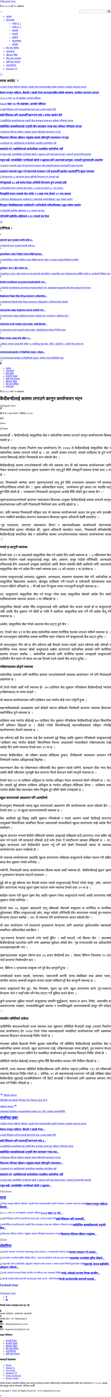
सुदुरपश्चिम (16, 41)
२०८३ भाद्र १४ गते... (51, 1213)
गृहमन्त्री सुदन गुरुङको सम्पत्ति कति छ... (16, 240)
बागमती (15, 30)
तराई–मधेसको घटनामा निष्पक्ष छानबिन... (81, 1273)
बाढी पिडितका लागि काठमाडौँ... (70, 1218)
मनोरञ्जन (10, 386)
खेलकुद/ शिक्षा (12, 55)
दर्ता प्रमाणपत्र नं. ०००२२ (90, 1383)
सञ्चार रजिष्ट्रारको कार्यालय (56, 1383)
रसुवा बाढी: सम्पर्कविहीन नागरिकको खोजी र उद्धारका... (25, 1185)
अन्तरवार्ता (10, 51)
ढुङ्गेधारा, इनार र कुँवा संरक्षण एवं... (14, 268)
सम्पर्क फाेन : (5, 1319)
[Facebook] (6, 1297)
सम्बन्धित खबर (9, 1117)
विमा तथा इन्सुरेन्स (13, 58)
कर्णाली (15, 44)
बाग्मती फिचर (11, 1340)
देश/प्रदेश (10, 20)
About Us (10, 1367)
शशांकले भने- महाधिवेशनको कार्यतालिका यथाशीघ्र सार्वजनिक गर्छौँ (31, 148)
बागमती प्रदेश (73, 1383)
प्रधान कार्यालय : (7, 1313)
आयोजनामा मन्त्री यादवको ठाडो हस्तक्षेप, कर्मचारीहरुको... (23, 324)
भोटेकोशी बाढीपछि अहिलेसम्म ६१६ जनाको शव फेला (24, 216)
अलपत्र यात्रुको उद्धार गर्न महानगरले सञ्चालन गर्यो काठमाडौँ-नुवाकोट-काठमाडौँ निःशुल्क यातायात (47, 171)
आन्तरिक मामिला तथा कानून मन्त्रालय (28, 1383)
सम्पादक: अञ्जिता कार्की (25, 1386)
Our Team (10, 1370)
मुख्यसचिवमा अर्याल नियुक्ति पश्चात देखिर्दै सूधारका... (21, 254)
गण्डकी (15, 34)
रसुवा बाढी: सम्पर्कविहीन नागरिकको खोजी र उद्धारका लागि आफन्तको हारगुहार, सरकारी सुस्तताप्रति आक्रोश (51, 160)
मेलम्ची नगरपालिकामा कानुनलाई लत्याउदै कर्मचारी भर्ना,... (23, 282)
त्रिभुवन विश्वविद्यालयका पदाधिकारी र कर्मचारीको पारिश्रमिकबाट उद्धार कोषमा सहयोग (40, 205)
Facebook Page (9, 1284)
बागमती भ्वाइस (11, 376)
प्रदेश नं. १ (16, 23)
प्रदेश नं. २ (16, 27)
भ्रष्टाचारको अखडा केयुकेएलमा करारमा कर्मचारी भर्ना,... (23, 310)
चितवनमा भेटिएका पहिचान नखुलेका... (79, 1233)
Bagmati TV (12, 69)
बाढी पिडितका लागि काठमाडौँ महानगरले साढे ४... (23, 1140)
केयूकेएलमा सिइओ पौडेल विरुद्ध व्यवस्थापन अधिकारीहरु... (23, 296)
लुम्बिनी (15, 37)
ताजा (3, 1197)
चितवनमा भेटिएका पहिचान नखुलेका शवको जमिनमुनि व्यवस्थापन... (31, 1163)
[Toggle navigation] (1, 11)
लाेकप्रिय (5, 1246)
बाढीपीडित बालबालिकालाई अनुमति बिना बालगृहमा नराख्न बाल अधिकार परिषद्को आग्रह (41, 126)
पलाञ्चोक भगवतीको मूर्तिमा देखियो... (87, 1258)
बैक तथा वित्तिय (12, 48)
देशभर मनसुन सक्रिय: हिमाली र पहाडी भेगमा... (22, 1129)
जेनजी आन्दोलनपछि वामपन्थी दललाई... (77, 1279)
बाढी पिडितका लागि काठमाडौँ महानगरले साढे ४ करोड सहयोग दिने (31, 114)
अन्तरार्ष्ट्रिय (11, 65)
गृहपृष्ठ (9, 16)
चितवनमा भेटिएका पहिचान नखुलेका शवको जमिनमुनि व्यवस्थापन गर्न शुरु (34, 137)
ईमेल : (2, 1324)
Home (8, 1365)
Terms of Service (13, 1375)
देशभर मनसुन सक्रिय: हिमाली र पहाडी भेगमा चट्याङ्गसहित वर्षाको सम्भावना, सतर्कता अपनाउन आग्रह (49, 92)
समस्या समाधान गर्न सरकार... (83, 1252)
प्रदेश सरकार (6, 1383)
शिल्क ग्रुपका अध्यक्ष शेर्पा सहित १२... (15, 338)
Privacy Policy (12, 1378)
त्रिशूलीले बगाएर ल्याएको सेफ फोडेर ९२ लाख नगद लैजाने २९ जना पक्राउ (35, 193)
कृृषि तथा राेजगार (13, 62)
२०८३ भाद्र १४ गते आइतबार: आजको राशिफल (23, 103)
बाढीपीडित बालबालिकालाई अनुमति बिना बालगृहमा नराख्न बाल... (29, 1151)
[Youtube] (7, 1299)
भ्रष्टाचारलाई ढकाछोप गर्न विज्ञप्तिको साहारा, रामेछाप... (22, 352)
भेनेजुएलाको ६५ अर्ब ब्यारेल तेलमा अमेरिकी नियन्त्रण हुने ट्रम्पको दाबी (33, 182)
